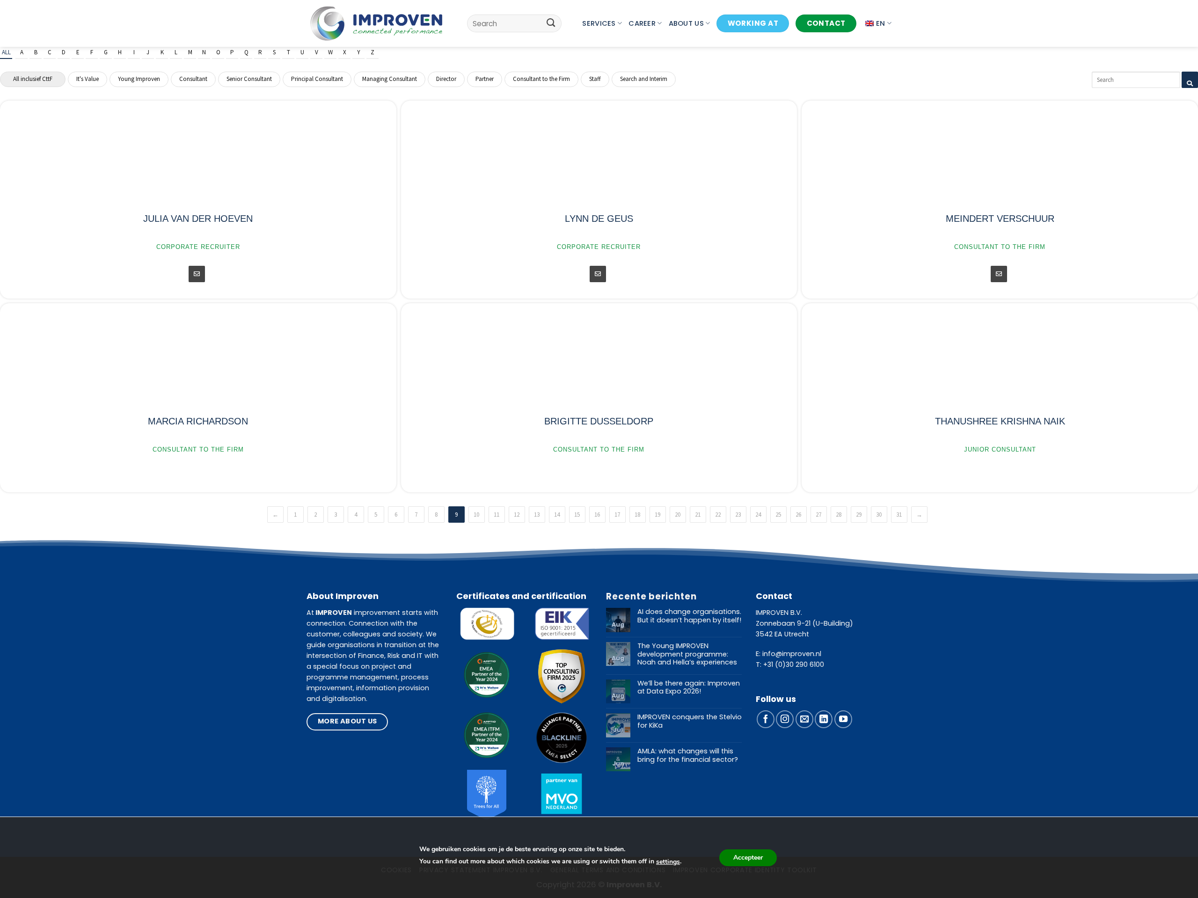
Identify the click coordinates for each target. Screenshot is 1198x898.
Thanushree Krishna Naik (1000, 421)
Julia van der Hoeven (198, 218)
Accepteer (748, 857)
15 (577, 514)
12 (516, 514)
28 (838, 514)
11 (496, 514)
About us (686, 23)
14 (557, 514)
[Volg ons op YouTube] (843, 719)
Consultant (193, 79)
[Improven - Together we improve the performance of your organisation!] (376, 23)
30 (879, 514)
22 (718, 514)
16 (597, 514)
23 (738, 514)
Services (598, 23)
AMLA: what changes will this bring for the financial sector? (687, 755)
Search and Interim (643, 79)
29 (859, 514)
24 (758, 514)
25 (778, 514)
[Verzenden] (551, 23)
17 (617, 514)
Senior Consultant (249, 79)
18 (637, 514)
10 (476, 514)
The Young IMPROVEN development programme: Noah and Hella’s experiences (687, 654)
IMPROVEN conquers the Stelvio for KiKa (689, 721)
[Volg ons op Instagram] (785, 719)
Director (446, 79)
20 (677, 514)
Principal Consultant (317, 79)
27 (818, 514)
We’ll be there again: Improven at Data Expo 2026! (688, 687)
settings (668, 861)
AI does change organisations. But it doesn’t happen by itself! (689, 616)
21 (698, 514)
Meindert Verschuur (1000, 218)
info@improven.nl (791, 653)
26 (798, 514)
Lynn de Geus (599, 218)
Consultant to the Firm (541, 79)
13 (537, 514)
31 (899, 514)
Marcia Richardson (198, 421)
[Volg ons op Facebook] (765, 719)
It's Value (87, 79)
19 (657, 514)
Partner (484, 79)
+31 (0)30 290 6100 (793, 664)
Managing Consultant (389, 79)
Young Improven (139, 79)
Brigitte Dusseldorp (598, 421)
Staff (595, 79)
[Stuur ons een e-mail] (804, 719)
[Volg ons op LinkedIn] (824, 719)
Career (642, 23)
